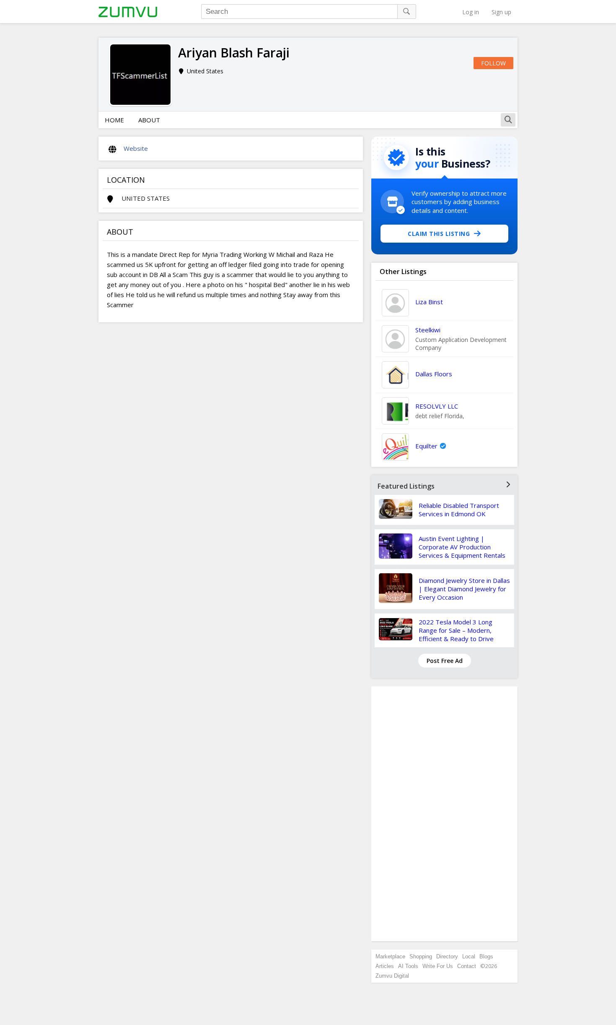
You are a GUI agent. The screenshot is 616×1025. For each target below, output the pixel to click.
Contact (466, 966)
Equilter (426, 446)
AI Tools (408, 966)
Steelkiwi (427, 330)
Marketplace (390, 956)
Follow (493, 63)
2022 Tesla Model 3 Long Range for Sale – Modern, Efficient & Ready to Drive (456, 630)
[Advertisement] (444, 814)
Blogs (486, 956)
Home (114, 120)
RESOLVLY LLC (436, 406)
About (149, 120)
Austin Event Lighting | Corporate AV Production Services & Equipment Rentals (462, 546)
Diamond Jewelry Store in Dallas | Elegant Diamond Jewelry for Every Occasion (464, 588)
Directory (447, 956)
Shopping (420, 956)
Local (468, 956)
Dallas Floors (433, 374)
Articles (384, 966)
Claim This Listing (439, 234)
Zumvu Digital (392, 975)
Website (136, 148)
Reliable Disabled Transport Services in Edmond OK (459, 509)
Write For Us (437, 966)
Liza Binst (429, 302)
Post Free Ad (445, 661)
